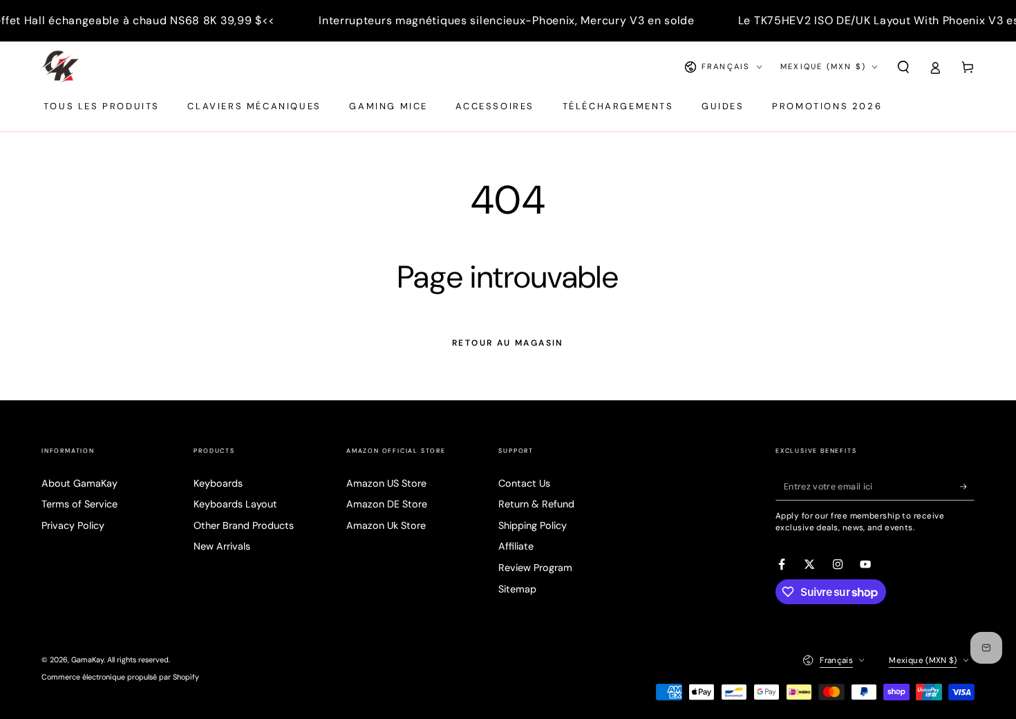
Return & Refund (536, 504)
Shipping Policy (532, 525)
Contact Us (524, 483)
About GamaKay (79, 483)
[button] (903, 67)
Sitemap (517, 589)
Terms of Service (79, 504)
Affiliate (516, 546)
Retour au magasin (508, 342)
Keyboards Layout (235, 504)
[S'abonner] (967, 487)
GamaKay (87, 659)
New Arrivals (222, 546)
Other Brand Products (244, 525)
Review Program (535, 567)
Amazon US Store (386, 483)
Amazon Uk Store (386, 525)
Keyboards (218, 483)
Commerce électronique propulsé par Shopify (120, 677)
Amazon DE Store (386, 504)
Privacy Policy (72, 525)
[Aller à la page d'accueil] (60, 67)
